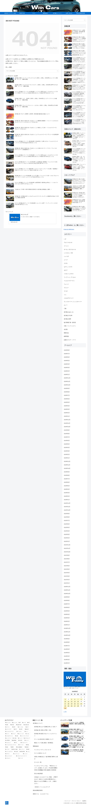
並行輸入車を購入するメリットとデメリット (45, 734)
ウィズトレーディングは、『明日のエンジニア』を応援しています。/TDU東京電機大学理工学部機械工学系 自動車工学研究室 (45, 768)
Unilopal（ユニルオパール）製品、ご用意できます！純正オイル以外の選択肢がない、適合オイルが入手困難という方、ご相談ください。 (46, 780)
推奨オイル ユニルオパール (40, 794)
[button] (57, 71)
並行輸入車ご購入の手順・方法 (42, 730)
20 (74, 703)
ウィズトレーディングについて (42, 749)
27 (74, 706)
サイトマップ (67, 800)
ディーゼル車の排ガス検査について (43, 739)
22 (81, 703)
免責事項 (84, 800)
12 (71, 701)
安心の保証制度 (38, 773)
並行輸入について (38, 723)
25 (68, 706)
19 (71, 703)
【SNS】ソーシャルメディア (42, 787)
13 (74, 701)
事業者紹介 (36, 746)
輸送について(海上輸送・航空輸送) (43, 742)
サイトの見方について (40, 753)
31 (65, 708)
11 (68, 701)
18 (68, 703)
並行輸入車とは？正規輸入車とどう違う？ (45, 726)
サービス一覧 (37, 762)
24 (65, 706)
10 (65, 701)
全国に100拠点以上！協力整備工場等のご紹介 (46, 757)
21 (78, 703)
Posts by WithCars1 (69, 229)
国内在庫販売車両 (38, 790)
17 (65, 703)
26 (71, 706)
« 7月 (65, 711)
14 (78, 701)
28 (78, 706)
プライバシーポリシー (76, 800)
